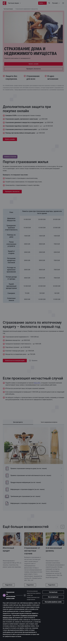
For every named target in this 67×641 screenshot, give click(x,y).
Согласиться (53, 592)
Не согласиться (53, 597)
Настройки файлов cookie (53, 602)
